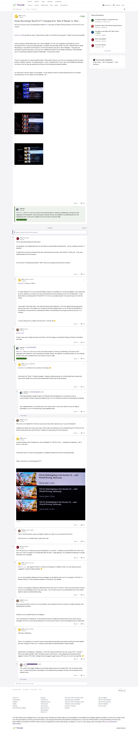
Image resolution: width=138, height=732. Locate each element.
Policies (15, 706)
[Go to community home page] (19, 5)
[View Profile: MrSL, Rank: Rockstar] (16, 16)
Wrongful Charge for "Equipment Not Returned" (106, 19)
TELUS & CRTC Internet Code (74, 697)
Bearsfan (104, 35)
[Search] (114, 5)
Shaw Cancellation (100, 39)
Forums (28, 9)
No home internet (100, 45)
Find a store (44, 704)
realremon (104, 41)
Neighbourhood (45, 702)
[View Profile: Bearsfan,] (92, 32)
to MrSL (42, 392)
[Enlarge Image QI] (28, 123)
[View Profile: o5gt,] (92, 45)
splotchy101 (104, 27)
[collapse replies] (13, 237)
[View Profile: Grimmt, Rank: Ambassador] (17, 238)
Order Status (44, 710)
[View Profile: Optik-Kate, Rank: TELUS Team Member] (17, 348)
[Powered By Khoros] (122, 690)
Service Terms (45, 708)
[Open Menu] (124, 9)
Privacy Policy (33, 689)
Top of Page (25, 689)
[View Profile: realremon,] (92, 39)
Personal (30, 1)
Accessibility (16, 699)
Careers (15, 702)
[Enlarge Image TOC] (28, 93)
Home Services (34, 9)
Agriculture (49, 1)
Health (43, 1)
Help (40, 689)
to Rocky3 (31, 629)
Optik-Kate (19, 35)
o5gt (103, 46)
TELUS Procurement (104, 702)
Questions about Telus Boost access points (108, 25)
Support (43, 697)
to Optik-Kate (32, 363)
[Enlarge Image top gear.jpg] (50, 494)
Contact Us (44, 699)
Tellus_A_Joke (106, 21)
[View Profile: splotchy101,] (92, 26)
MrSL (20, 15)
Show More (24, 415)
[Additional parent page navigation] (24, 9)
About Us (15, 697)
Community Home (17, 689)
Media (14, 704)
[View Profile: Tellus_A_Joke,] (92, 20)
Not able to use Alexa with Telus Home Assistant (106, 31)
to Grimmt (31, 279)
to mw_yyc (31, 562)
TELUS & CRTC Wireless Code (74, 702)
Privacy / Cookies (70, 706)
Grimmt (21, 237)
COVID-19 (44, 712)
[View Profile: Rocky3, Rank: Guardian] (17, 329)
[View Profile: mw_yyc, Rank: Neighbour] (17, 547)
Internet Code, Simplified (72, 699)
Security (67, 708)
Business (37, 1)
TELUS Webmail (103, 704)
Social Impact (58, 1)
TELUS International (104, 699)
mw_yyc (22, 546)
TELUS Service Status (19, 708)
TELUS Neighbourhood (17, 9)
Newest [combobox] (84, 228)
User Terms (44, 706)
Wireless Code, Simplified (72, 704)
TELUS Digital (102, 697)
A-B (47, 24)
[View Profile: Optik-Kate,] (17, 209)
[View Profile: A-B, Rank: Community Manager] (21, 664)
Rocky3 (21, 329)
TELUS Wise (102, 706)
